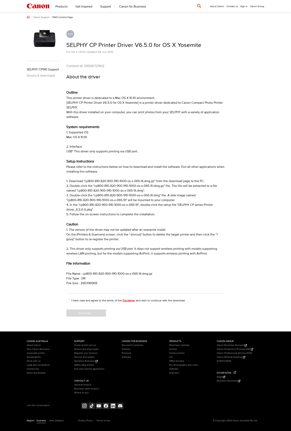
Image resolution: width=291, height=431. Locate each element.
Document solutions (132, 345)
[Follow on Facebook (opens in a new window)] (106, 406)
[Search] (199, 5)
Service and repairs (84, 357)
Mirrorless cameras (179, 345)
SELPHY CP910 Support (43, 69)
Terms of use (103, 420)
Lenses (173, 349)
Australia (41, 420)
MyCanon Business (84, 361)
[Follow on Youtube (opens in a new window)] (99, 406)
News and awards (36, 372)
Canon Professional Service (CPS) (234, 353)
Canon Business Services (230, 345)
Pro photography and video (183, 365)
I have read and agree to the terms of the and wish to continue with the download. (128, 300)
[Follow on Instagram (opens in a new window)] (84, 406)
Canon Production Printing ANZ (234, 349)
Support (105, 7)
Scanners (174, 372)
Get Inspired (83, 7)
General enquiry (82, 384)
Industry (126, 349)
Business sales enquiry (86, 388)
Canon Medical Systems (230, 357)
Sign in (244, 6)
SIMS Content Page (62, 17)
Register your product (85, 353)
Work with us (34, 361)
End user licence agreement (89, 368)
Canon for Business (132, 7)
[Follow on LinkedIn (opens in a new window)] (113, 406)
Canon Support (41, 17)
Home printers (177, 353)
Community (33, 368)
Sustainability (34, 357)
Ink (170, 357)
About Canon (34, 345)
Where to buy (81, 392)
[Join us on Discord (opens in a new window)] (120, 406)
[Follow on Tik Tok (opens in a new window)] (91, 406)
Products (61, 7)
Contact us (232, 6)
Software (126, 357)
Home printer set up (85, 345)
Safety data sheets (84, 365)
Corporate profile (36, 353)
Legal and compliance (38, 365)
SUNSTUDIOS (224, 361)
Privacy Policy (85, 420)
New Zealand (56, 420)
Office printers (176, 361)
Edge (220, 376)
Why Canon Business (38, 349)
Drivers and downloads (86, 349)
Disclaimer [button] (129, 300)
